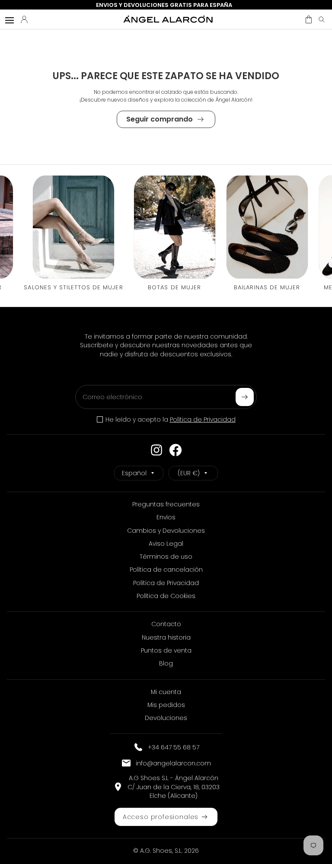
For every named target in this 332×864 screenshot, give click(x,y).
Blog (166, 663)
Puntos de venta (166, 650)
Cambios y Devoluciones (166, 530)
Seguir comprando (159, 119)
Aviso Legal (166, 543)
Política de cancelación (166, 569)
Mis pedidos (166, 705)
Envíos (166, 517)
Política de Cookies (166, 596)
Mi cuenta (166, 692)
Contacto (166, 624)
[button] (308, 19)
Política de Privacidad (203, 419)
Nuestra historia (166, 637)
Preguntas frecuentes (166, 504)
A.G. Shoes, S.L (161, 850)
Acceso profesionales (160, 817)
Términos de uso (166, 556)
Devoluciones (166, 718)
